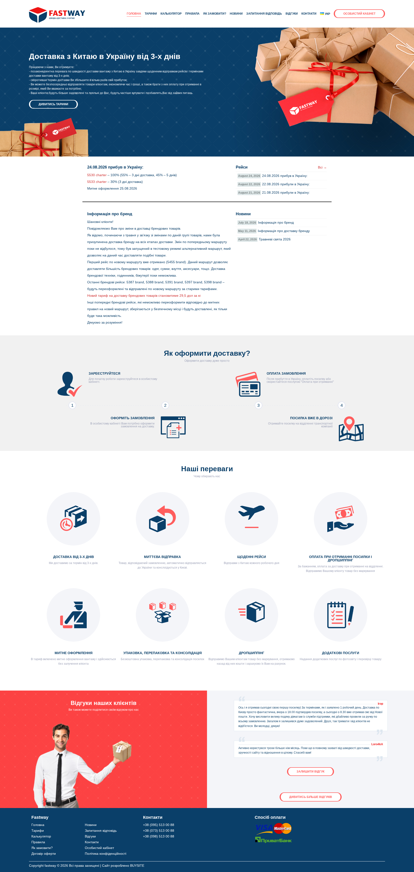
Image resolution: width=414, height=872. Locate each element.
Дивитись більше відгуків (310, 797)
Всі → (322, 167)
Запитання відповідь (264, 13)
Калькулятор (171, 13)
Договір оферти (43, 853)
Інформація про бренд (266, 222)
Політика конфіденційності (105, 853)
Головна (134, 13)
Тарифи (151, 13)
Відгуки (292, 13)
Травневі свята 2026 (264, 239)
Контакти (308, 13)
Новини (236, 13)
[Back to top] (399, 857)
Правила (192, 13)
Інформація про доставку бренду (274, 231)
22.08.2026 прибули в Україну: (274, 184)
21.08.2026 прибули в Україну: (274, 192)
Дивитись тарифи (53, 104)
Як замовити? (214, 13)
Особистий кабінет (359, 13)
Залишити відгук (310, 771)
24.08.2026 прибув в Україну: (273, 176)
